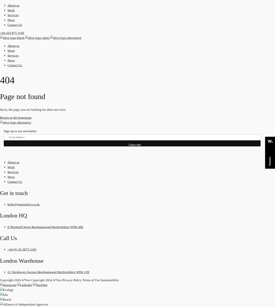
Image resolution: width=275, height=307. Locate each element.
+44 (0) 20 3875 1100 (21, 249)
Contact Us (14, 25)
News (11, 20)
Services (13, 15)
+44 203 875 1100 (12, 33)
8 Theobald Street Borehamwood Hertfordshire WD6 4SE (45, 227)
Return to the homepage (16, 117)
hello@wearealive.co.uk (23, 204)
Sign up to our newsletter (20, 131)
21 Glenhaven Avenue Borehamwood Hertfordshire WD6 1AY (48, 272)
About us (13, 5)
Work (11, 10)
